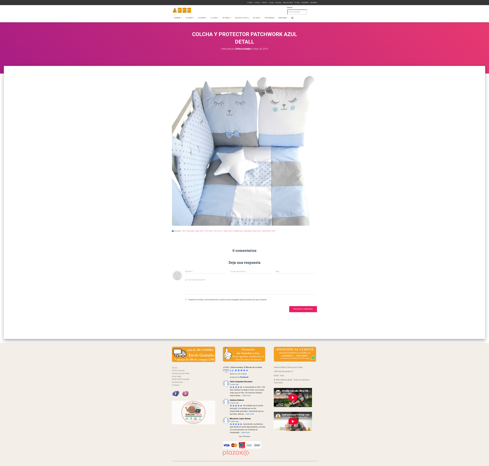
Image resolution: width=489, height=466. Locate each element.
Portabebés (305, 2)
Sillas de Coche (288, 2)
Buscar (289, 7)
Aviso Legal (176, 376)
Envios (174, 368)
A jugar (271, 2)
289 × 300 (194, 231)
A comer (257, 2)
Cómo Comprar (178, 370)
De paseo (278, 2)
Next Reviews (244, 436)
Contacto (175, 385)
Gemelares (313, 2)
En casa (297, 2)
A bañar (250, 2)
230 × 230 (243, 231)
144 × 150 (185, 231)
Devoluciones (177, 382)
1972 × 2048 (233, 231)
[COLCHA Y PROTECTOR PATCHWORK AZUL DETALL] (244, 150)
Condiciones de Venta (180, 373)
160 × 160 (261, 231)
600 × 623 (252, 231)
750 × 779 (203, 231)
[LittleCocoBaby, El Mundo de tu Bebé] (182, 10)
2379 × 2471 (271, 231)
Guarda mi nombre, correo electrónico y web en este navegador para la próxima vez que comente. (227, 300)
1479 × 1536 (222, 231)
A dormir (264, 2)
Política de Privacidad (180, 379)
